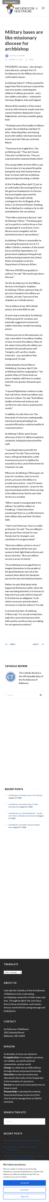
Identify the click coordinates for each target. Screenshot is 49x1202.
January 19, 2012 (15, 59)
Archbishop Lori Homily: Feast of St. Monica (25, 795)
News (31, 59)
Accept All (24, 1183)
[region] (24, 1181)
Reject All (24, 1196)
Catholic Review (17, 55)
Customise (24, 1190)
